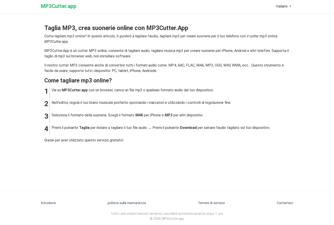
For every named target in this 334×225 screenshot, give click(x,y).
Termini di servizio (211, 203)
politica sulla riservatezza (127, 203)
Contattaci (285, 203)
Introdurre (48, 203)
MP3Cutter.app (58, 6)
